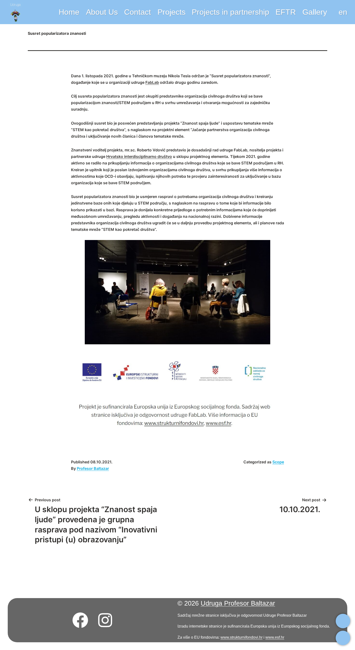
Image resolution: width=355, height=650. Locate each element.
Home (69, 12)
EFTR (286, 12)
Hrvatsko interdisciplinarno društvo (139, 156)
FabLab (152, 82)
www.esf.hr (274, 637)
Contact (137, 12)
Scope (278, 461)
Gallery (314, 12)
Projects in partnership (230, 12)
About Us (102, 12)
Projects (171, 12)
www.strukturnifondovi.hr (241, 637)
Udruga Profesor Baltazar (238, 603)
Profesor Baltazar (93, 468)
